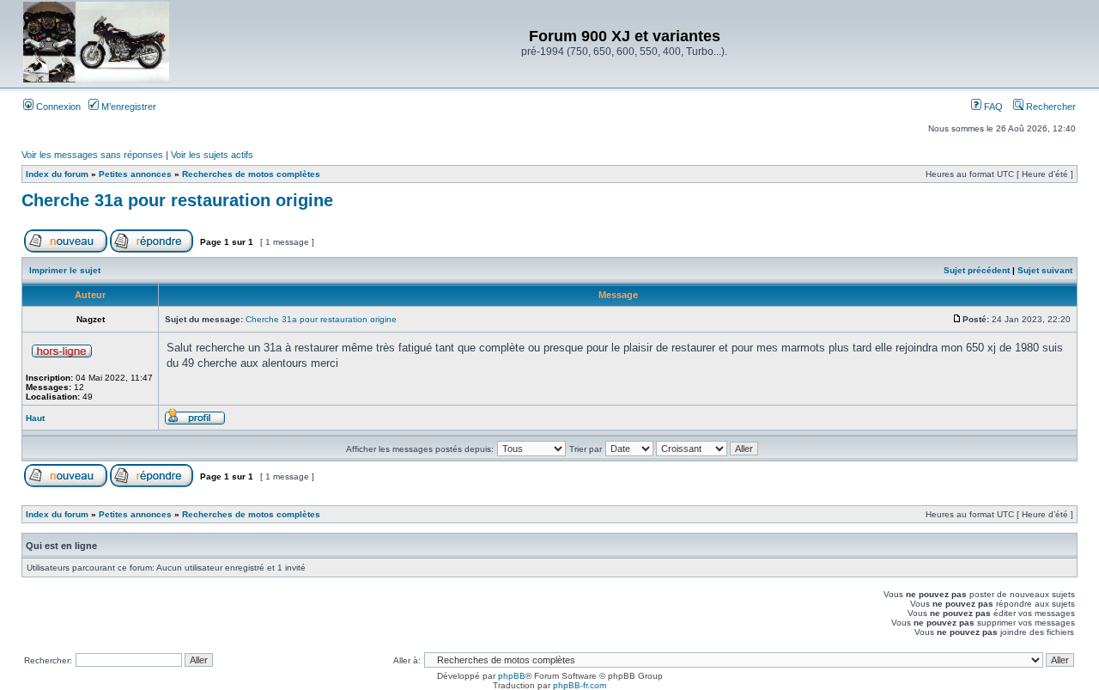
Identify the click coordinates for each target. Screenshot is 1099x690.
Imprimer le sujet (64, 270)
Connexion (57, 106)
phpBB (511, 676)
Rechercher (1049, 106)
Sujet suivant (1044, 270)
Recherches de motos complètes (251, 174)
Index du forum (57, 174)
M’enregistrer (127, 106)
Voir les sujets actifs (212, 155)
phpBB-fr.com (579, 685)
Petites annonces (135, 174)
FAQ (992, 106)
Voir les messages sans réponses (92, 155)
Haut (35, 418)
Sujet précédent (977, 270)
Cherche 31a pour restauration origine (177, 200)
